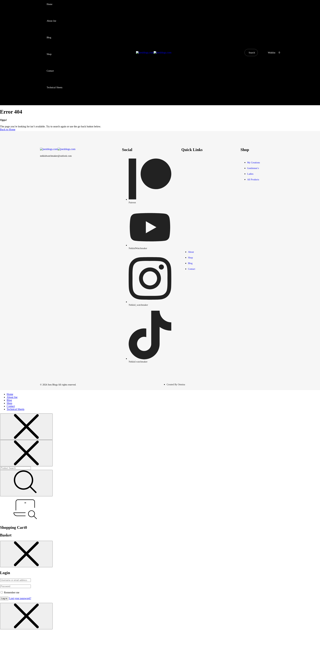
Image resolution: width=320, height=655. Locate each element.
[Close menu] (26, 426)
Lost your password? (20, 598)
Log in (4, 598)
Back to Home (7, 129)
